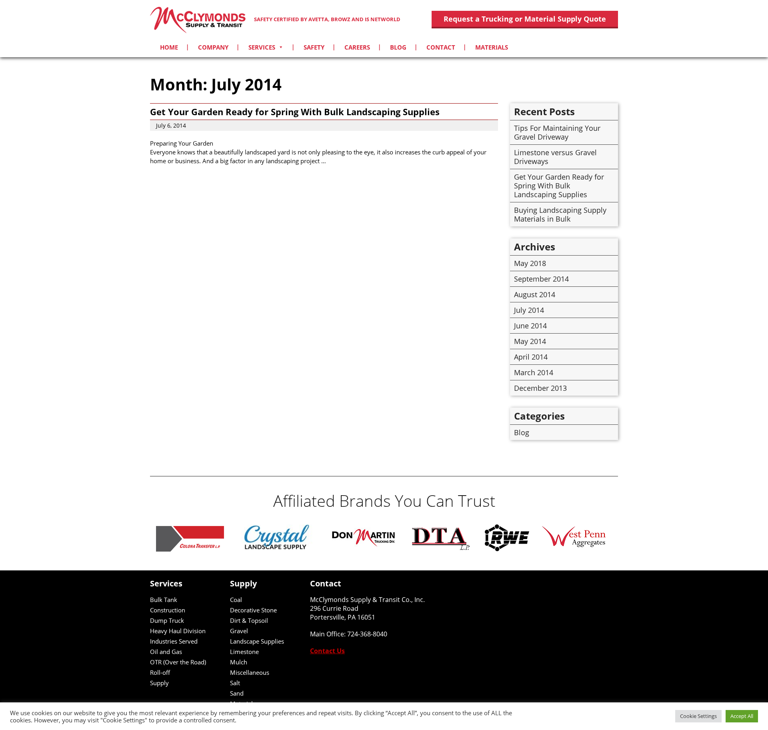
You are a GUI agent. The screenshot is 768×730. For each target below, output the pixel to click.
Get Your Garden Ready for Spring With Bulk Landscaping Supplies (295, 112)
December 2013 (540, 388)
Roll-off (160, 672)
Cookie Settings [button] (698, 716)
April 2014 (531, 357)
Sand (237, 693)
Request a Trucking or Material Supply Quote (525, 19)
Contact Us (327, 650)
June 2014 (530, 325)
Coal (236, 600)
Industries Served (174, 641)
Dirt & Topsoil (249, 620)
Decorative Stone (253, 610)
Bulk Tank (163, 600)
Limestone (244, 652)
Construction (167, 610)
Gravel (239, 631)
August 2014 (534, 294)
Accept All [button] (741, 716)
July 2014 (529, 310)
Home (169, 47)
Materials (491, 47)
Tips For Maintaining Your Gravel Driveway (557, 132)
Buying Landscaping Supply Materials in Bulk (560, 214)
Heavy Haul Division (178, 631)
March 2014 (533, 372)
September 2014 (541, 279)
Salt (235, 683)
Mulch (238, 662)
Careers (357, 47)
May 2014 (530, 341)
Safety (314, 47)
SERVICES (261, 47)
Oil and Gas (166, 652)
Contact (440, 47)
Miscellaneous (249, 672)
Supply (159, 683)
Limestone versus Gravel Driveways (555, 157)
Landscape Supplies (257, 641)
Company (213, 47)
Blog (398, 47)
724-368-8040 (367, 634)
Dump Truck (167, 620)
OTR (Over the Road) (178, 662)
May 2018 (530, 263)
